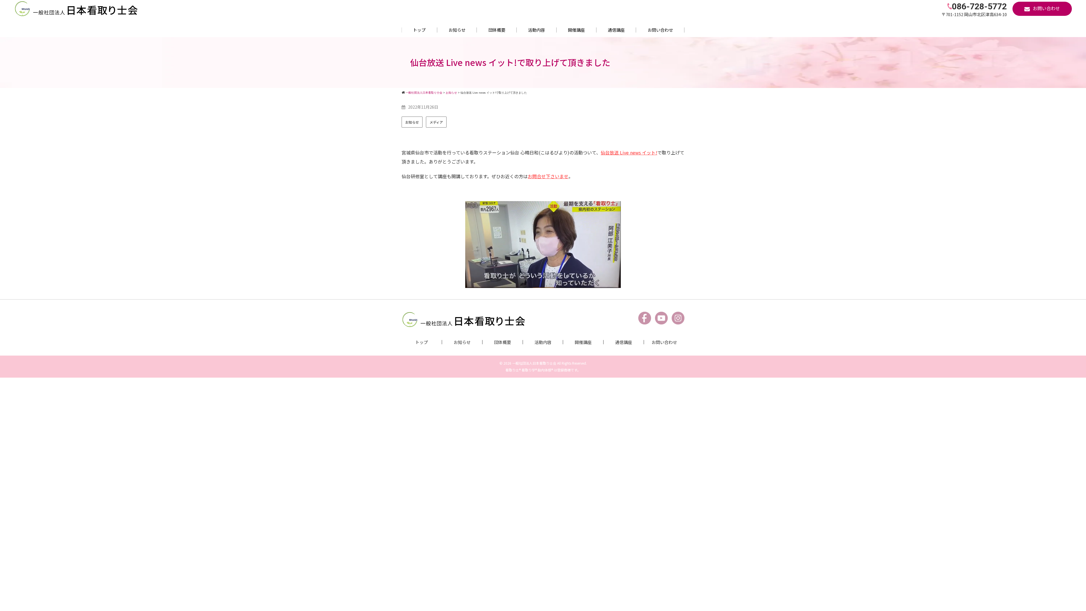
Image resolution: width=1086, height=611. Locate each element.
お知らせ (457, 30)
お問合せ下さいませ (548, 176)
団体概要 (496, 30)
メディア (436, 122)
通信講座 (616, 30)
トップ (419, 30)
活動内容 (536, 30)
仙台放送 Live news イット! (629, 152)
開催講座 (576, 30)
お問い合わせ (660, 30)
